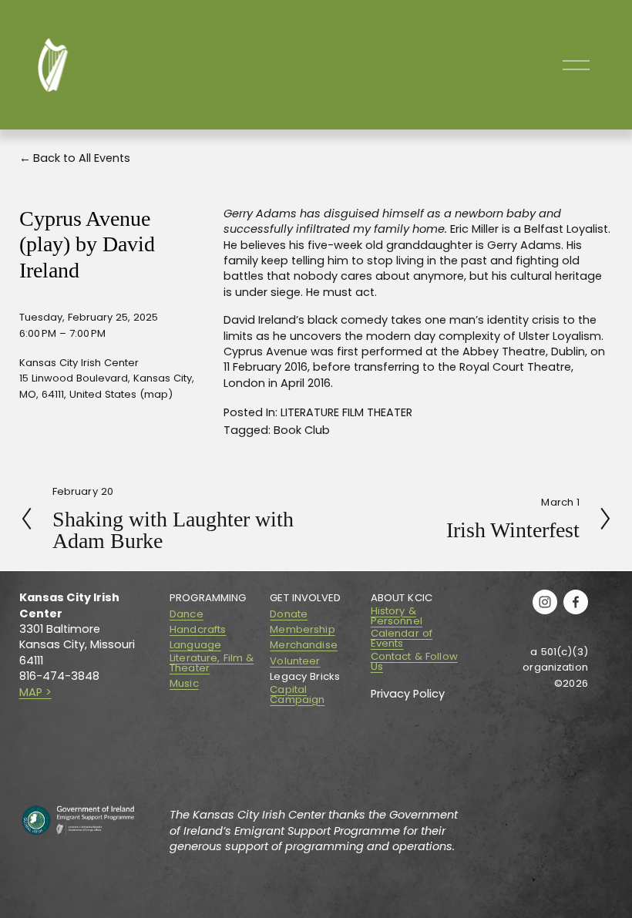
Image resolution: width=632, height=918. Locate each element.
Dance (186, 614)
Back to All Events (81, 158)
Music (184, 683)
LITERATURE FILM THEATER (346, 412)
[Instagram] (545, 602)
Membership (302, 629)
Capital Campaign (297, 694)
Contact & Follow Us (414, 661)
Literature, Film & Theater (212, 663)
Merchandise (303, 645)
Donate (289, 614)
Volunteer (295, 661)
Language (195, 645)
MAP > (35, 692)
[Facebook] (575, 602)
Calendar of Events (401, 638)
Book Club (302, 430)
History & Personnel (396, 616)
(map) (156, 394)
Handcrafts (198, 629)
